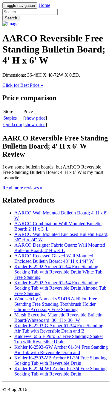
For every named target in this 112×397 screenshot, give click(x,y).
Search (11, 18)
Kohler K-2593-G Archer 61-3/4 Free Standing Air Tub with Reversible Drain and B (58, 328)
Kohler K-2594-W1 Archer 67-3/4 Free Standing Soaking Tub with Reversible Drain (60, 371)
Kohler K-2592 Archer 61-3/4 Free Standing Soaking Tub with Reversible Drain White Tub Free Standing (58, 272)
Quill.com (12, 124)
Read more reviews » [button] (22, 187)
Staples (10, 118)
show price (35, 118)
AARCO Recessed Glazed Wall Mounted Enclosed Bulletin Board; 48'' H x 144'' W (54, 258)
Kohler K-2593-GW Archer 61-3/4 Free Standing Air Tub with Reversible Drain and (61, 350)
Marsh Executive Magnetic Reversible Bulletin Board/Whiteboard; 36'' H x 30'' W (58, 317)
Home (44, 5)
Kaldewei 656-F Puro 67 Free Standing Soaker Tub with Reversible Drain (58, 339)
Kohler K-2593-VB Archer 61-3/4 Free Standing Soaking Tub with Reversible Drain (60, 360)
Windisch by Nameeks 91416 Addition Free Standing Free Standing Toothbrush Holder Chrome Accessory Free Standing (55, 304)
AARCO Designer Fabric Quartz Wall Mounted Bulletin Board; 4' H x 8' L (59, 247)
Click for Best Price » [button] (22, 85)
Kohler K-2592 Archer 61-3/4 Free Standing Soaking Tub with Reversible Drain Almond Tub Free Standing (60, 288)
